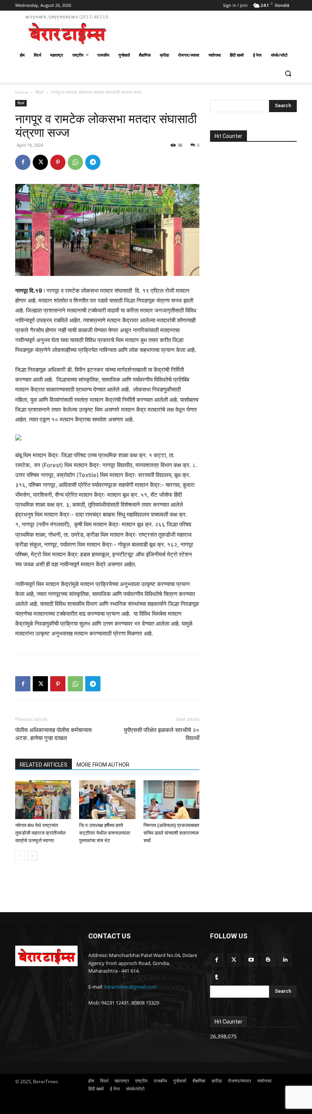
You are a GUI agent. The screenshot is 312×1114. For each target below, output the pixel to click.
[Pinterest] (57, 162)
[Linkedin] (285, 960)
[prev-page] (20, 855)
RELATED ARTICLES (43, 765)
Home (21, 92)
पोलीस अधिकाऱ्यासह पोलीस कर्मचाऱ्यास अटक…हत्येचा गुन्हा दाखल (53, 734)
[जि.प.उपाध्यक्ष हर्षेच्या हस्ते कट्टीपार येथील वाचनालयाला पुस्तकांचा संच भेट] (107, 799)
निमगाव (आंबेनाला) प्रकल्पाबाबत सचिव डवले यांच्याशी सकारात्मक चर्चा (171, 832)
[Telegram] (92, 162)
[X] (40, 162)
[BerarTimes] (46, 956)
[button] (288, 73)
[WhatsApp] (75, 162)
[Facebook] (22, 162)
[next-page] (32, 855)
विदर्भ (39, 92)
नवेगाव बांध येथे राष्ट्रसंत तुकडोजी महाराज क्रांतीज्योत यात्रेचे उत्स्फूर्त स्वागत (40, 832)
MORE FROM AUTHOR (102, 765)
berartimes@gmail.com (130, 986)
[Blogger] (268, 960)
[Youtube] (251, 960)
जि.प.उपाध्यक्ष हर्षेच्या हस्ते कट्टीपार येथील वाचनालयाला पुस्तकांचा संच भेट (104, 832)
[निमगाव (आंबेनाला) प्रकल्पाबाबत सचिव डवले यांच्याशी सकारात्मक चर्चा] (171, 799)
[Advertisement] (208, 29)
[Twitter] (233, 960)
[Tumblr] (216, 977)
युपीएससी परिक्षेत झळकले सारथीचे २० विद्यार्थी (161, 734)
